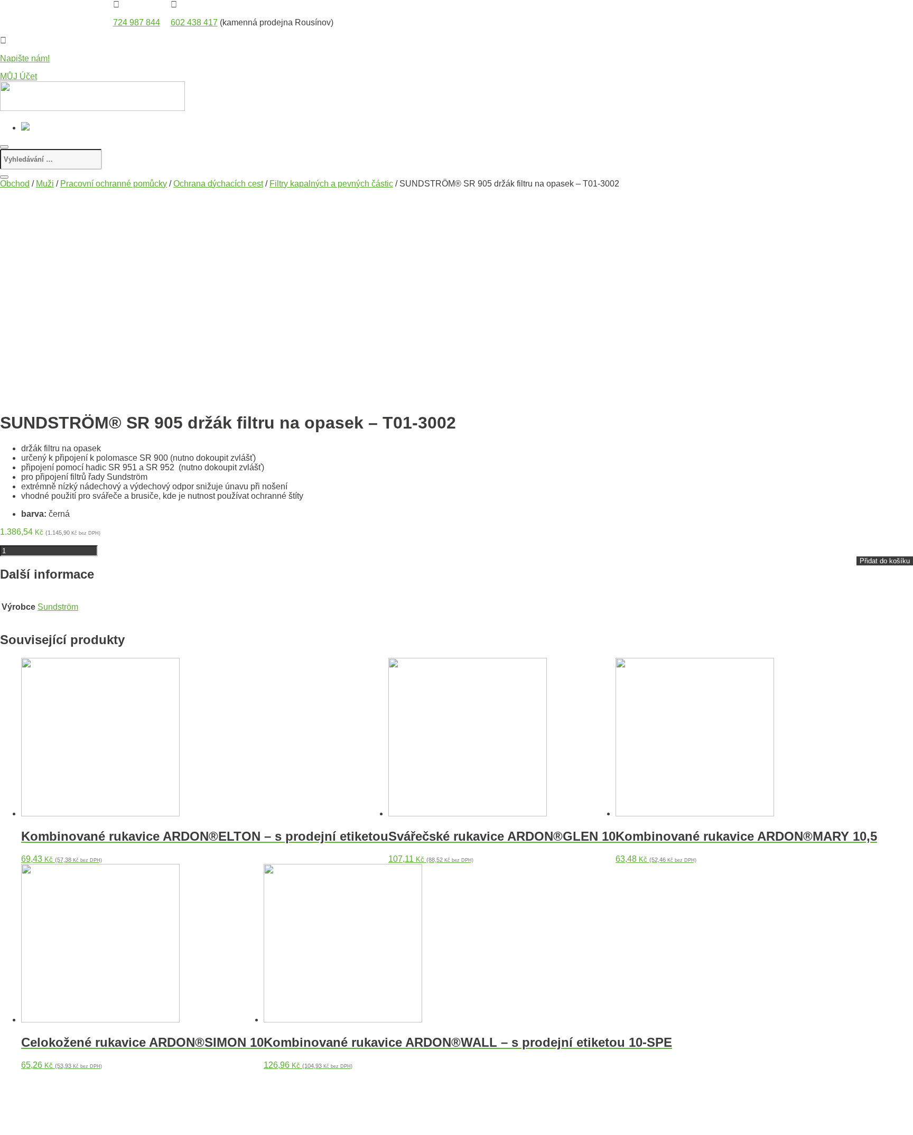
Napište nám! (25, 58)
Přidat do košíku (885, 561)
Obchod (15, 183)
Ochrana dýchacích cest (218, 183)
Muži (45, 183)
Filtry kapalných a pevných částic (331, 183)
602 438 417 (194, 22)
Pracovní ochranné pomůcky (113, 183)
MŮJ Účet (18, 76)
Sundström (58, 606)
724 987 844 (136, 22)
